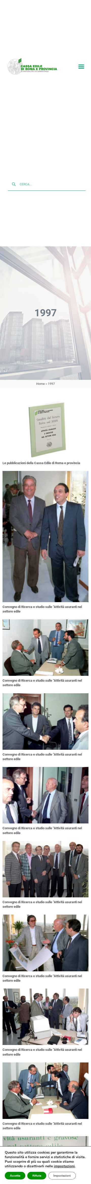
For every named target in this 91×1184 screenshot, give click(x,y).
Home (40, 384)
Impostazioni (62, 1176)
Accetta (15, 1176)
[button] (81, 66)
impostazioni (64, 1166)
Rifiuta (36, 1176)
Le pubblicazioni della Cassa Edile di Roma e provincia (41, 463)
